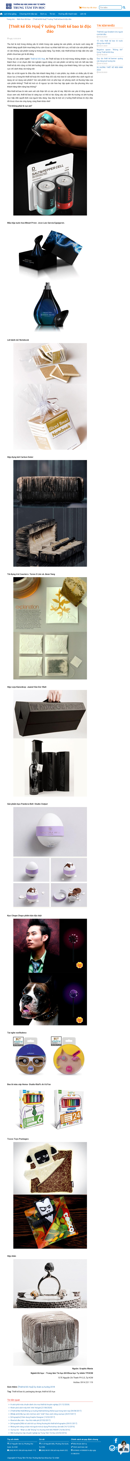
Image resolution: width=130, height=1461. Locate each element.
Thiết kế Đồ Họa (37, 59)
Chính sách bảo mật (80, 1447)
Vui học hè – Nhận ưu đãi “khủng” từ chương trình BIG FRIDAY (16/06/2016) (40, 1430)
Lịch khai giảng (10, 14)
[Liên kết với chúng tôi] (115, 1441)
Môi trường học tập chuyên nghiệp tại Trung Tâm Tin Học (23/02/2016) (38, 1433)
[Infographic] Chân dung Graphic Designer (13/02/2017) (32, 1417)
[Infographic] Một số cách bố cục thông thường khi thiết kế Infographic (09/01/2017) (43, 1423)
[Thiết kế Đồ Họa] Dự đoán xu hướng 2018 (36, 1387)
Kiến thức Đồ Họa (23, 19)
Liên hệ (83, 14)
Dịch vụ (43, 14)
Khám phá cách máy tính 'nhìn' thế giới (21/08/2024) (31, 1408)
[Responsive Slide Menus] (25, 6)
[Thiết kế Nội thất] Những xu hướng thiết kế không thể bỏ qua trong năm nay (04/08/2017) (46, 1411)
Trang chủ (11, 19)
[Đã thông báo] (116, 1447)
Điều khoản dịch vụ (80, 1444)
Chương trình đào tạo (28, 14)
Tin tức (52, 14)
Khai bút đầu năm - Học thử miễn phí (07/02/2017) (30, 1420)
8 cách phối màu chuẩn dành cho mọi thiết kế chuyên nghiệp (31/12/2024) (39, 1405)
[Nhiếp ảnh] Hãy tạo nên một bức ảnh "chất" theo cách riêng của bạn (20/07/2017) (43, 1414)
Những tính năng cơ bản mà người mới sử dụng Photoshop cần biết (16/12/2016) (42, 1427)
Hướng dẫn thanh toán (67, 14)
